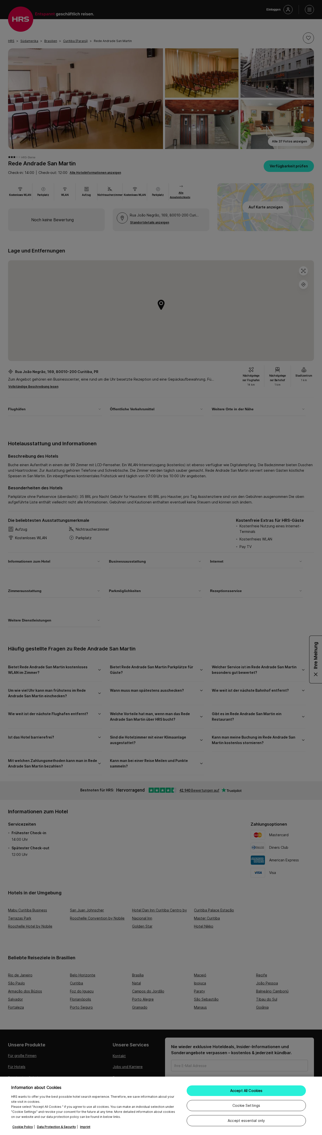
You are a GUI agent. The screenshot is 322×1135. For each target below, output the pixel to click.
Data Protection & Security (56, 1127)
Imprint (85, 1127)
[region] (161, 1106)
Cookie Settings (246, 1105)
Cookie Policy (22, 1127)
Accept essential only (246, 1120)
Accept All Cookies (246, 1090)
